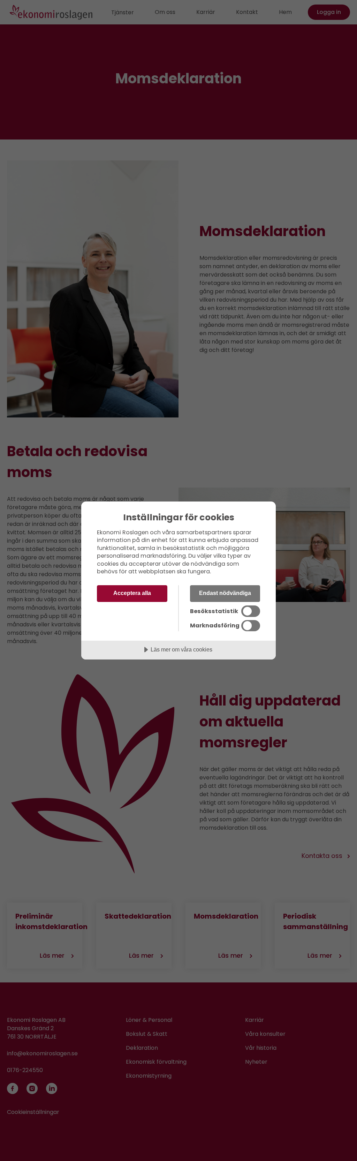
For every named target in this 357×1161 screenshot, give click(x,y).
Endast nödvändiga (225, 593)
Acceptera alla (132, 593)
